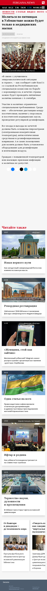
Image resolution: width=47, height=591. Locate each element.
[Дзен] (21, 169)
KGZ (11, 7)
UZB (29, 7)
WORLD (37, 7)
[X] (8, 169)
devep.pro (35, 588)
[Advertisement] (23, 200)
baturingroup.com (14, 589)
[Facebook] (30, 169)
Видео (31, 12)
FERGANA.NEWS (24, 2)
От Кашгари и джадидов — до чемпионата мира (15, 526)
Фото (40, 12)
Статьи (21, 12)
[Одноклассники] (17, 169)
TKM (23, 7)
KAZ (4, 7)
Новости (8, 12)
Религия (20, 34)
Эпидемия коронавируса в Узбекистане (16, 38)
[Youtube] (34, 169)
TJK (17, 7)
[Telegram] (25, 169)
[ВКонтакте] (12, 169)
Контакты (6, 582)
